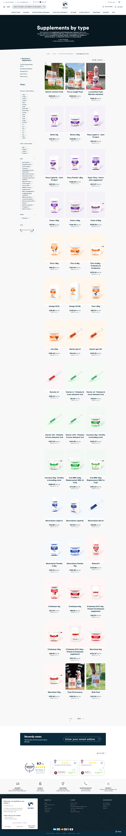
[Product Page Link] (54, 76)
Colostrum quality (29, 199)
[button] (120, 2)
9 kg (24, 118)
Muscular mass (28, 181)
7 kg (24, 116)
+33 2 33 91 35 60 (9, 2)
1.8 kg (25, 98)
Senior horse (23, 76)
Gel (25, 147)
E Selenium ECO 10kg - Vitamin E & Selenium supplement (75, 652)
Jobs (78, 833)
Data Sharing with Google (11, 819)
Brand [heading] (22, 214)
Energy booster (28, 164)
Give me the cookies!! (31, 826)
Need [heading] (21, 158)
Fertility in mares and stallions (28, 178)
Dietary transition (29, 205)
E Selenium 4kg (75, 606)
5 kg (25, 114)
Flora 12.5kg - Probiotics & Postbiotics (95, 266)
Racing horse (24, 71)
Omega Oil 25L (75, 306)
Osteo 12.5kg (96, 220)
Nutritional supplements (66, 53)
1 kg (25, 94)
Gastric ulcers (27, 209)
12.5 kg (25, 122)
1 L (24, 124)
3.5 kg (25, 104)
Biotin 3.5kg (75, 135)
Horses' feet (27, 185)
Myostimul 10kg (54, 692)
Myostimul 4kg (96, 649)
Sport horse (23, 74)
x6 (24, 134)
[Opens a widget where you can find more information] (118, 832)
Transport (26, 207)
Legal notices (71, 833)
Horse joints (27, 162)
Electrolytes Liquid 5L (75, 521)
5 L (24, 126)
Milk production (28, 197)
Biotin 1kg (54, 135)
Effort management (29, 191)
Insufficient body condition (27, 194)
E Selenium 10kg (54, 649)
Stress (25, 203)
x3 (24, 132)
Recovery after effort (29, 201)
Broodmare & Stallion (26, 68)
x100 (24, 138)
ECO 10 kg (26, 110)
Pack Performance (75, 692)
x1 (24, 130)
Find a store (112, 2)
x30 (24, 136)
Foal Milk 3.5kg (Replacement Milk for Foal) (75, 480)
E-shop (54, 53)
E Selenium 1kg (54, 606)
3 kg (24, 102)
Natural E (95, 563)
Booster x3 (54, 392)
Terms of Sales (50, 833)
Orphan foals (27, 189)
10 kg (25, 120)
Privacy (58, 833)
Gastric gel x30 (95, 349)
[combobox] (100, 60)
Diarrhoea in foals (29, 176)
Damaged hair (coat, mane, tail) (28, 171)
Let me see (20, 826)
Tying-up (26, 168)
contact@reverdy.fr (23, 2)
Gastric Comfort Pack (54, 92)
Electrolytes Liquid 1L (54, 521)
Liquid (25, 151)
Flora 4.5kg (74, 263)
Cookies (64, 833)
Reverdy (26, 218)
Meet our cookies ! (9, 817)
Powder (26, 153)
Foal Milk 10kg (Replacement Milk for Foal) (96, 480)
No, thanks (8, 826)
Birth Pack (96, 692)
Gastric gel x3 (75, 349)
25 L (24, 128)
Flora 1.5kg (54, 263)
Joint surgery (27, 166)
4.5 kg (25, 112)
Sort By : (94, 60)
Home (48, 53)
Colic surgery (27, 183)
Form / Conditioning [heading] (26, 143)
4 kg (25, 106)
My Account (109, 6)
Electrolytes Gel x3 (96, 521)
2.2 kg (25, 100)
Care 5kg (54, 349)
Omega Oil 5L (54, 306)
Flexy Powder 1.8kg (75, 178)
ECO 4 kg (26, 108)
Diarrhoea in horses (29, 174)
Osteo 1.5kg (54, 220)
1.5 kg (25, 96)
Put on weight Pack (75, 92)
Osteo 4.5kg (75, 220)
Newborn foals (28, 187)
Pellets (25, 149)
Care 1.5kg (96, 306)
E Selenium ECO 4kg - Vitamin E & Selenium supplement (95, 609)
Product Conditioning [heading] (26, 91)
